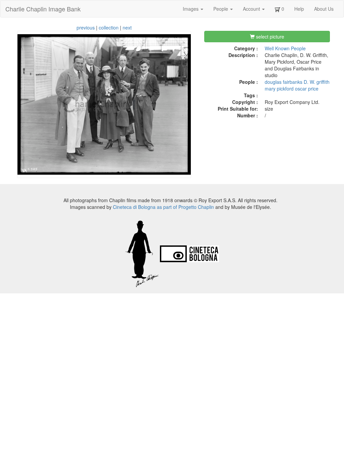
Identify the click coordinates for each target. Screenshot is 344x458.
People (221, 8)
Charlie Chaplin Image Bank (43, 8)
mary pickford (279, 88)
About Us (324, 8)
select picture (269, 36)
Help (299, 8)
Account (252, 8)
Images (191, 8)
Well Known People (285, 48)
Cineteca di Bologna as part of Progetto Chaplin (163, 207)
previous (86, 27)
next (127, 27)
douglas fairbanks (283, 81)
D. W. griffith (317, 81)
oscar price (306, 88)
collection (109, 27)
